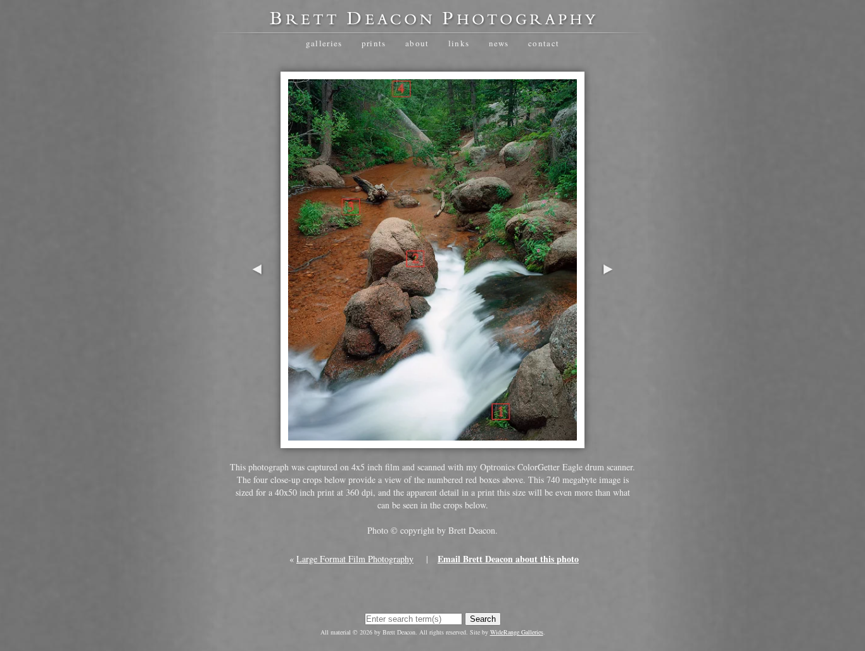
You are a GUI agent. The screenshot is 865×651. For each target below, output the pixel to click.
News (499, 43)
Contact (543, 43)
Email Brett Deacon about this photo (508, 558)
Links (459, 43)
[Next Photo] (607, 309)
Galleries (324, 43)
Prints (374, 43)
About (417, 43)
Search (483, 619)
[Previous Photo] (257, 309)
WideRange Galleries (516, 632)
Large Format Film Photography (355, 559)
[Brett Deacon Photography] (432, 22)
